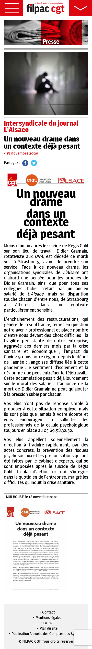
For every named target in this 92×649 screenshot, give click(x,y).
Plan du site (48, 628)
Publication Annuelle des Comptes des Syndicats (49, 633)
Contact (48, 612)
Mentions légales (48, 617)
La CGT (48, 622)
